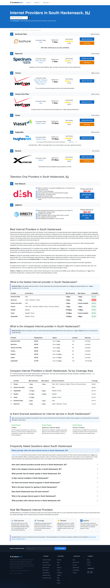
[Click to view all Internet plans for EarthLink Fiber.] (22, 41)
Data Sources (76, 567)
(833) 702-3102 (88, 216)
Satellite (38, 123)
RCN (58, 578)
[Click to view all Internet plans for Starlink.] (22, 159)
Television (43, 61)
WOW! (58, 580)
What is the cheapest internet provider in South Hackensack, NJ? (37, 469)
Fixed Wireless (46, 572)
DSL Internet (45, 570)
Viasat (12, 313)
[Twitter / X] (91, 572)
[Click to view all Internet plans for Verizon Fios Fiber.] (22, 102)
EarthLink (59, 560)
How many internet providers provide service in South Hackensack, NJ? (39, 464)
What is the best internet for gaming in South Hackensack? (34, 487)
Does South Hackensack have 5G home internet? (30, 491)
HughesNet (14, 316)
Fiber (40, 42)
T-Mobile (59, 575)
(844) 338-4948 (87, 81)
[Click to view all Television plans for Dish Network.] (23, 193)
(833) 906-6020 (87, 39)
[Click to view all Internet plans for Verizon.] (22, 81)
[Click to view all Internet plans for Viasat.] (22, 122)
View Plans (87, 43)
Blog (74, 560)
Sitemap (75, 572)
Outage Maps (76, 570)
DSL (39, 80)
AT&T (58, 565)
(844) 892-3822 (88, 195)
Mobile (37, 82)
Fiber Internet (46, 562)
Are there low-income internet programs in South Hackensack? (36, 482)
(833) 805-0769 (87, 120)
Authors (89, 562)
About (88, 560)
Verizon (13, 306)
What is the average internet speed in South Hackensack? (34, 496)
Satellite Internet (46, 575)
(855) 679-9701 (87, 102)
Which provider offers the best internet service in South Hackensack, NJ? (40, 450)
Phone (41, 62)
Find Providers (61, 548)
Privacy (11, 573)
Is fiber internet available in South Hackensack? (30, 478)
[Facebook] (88, 572)
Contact (89, 565)
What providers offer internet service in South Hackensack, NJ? (36, 500)
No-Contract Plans (47, 578)
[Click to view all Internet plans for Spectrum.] (22, 60)
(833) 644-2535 (87, 138)
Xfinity (58, 562)
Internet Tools (76, 562)
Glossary (75, 565)
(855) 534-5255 (87, 58)
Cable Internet (46, 567)
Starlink (13, 310)
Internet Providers (47, 560)
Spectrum (14, 300)
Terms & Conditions (18, 573)
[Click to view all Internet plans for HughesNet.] (22, 138)
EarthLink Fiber (15, 297)
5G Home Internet (41, 83)
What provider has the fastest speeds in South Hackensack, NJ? (36, 473)
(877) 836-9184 (87, 157)
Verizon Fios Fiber (16, 303)
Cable (37, 61)
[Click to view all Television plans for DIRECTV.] (23, 214)
